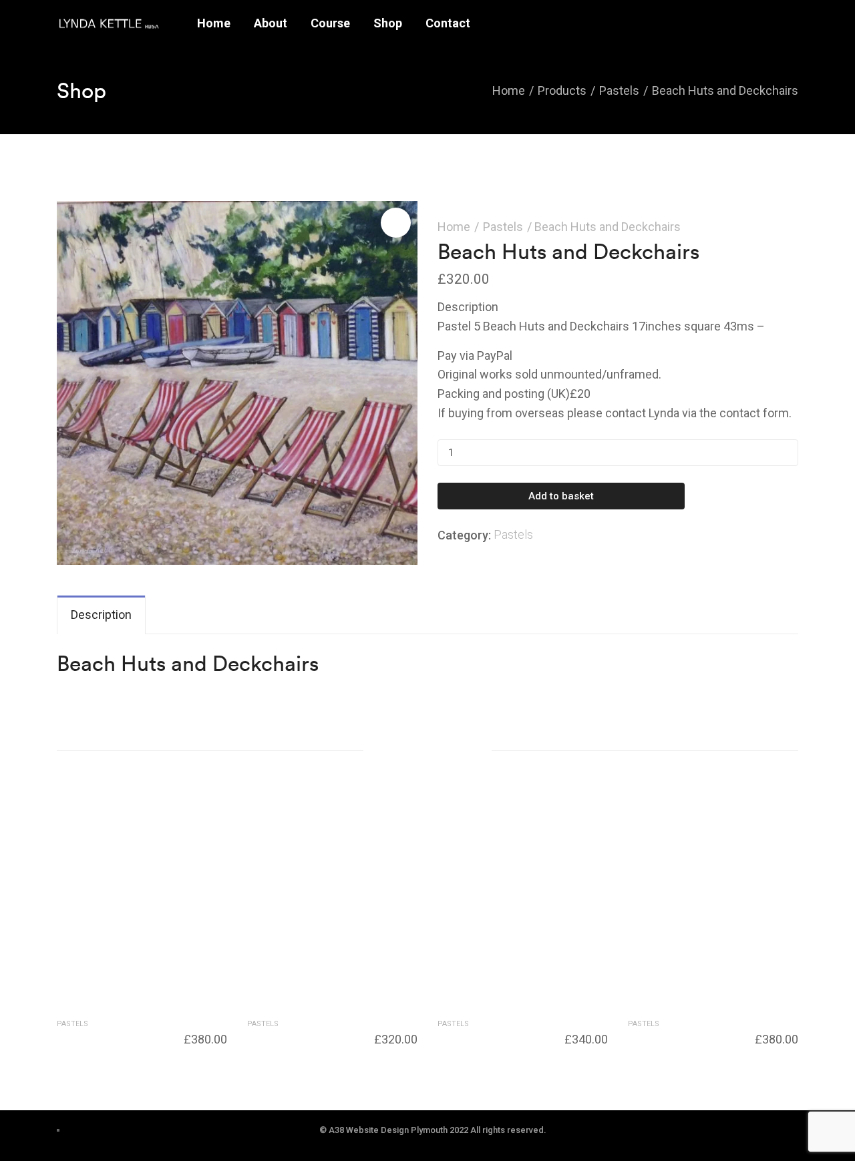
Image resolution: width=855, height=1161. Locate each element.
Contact (447, 23)
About (270, 23)
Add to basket (561, 496)
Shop (387, 23)
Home (213, 23)
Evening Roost (662, 1036)
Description (101, 615)
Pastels (503, 227)
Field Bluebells (472, 1036)
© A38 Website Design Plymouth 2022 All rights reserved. (432, 1130)
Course (330, 23)
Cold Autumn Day (290, 1036)
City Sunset (84, 1036)
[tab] (101, 615)
